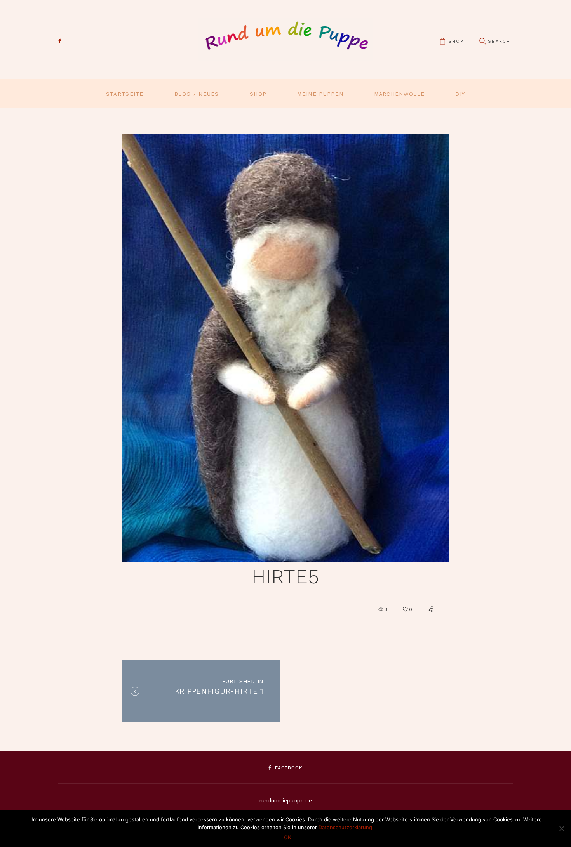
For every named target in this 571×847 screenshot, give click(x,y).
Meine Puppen (320, 94)
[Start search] (482, 41)
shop (455, 41)
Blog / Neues (196, 94)
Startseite (125, 94)
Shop (258, 94)
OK (287, 837)
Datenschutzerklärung (345, 827)
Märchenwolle (399, 94)
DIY (460, 94)
